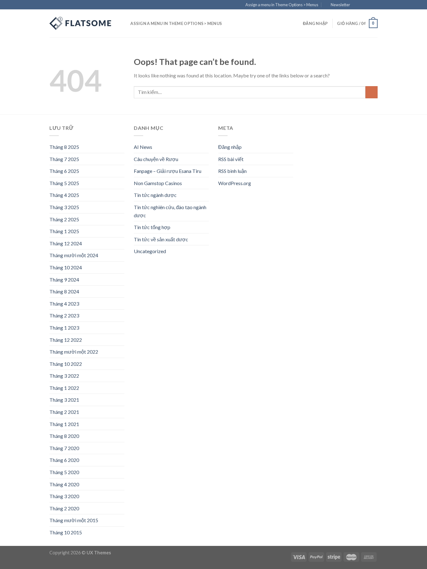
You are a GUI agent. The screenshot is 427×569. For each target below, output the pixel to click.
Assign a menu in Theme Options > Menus (281, 4)
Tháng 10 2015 (65, 532)
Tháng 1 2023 (64, 328)
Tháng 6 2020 (64, 460)
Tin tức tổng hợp (152, 227)
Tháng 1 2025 (64, 231)
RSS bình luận (232, 171)
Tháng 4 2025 (64, 195)
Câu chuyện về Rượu (156, 159)
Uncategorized (150, 251)
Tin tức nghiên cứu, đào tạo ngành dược (170, 211)
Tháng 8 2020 (64, 436)
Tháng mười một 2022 (73, 352)
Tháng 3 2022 (64, 376)
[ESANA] (80, 23)
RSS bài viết (231, 159)
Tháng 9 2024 (64, 279)
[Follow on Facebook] (357, 5)
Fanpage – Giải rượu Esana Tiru (167, 171)
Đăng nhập (230, 147)
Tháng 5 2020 (64, 472)
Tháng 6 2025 (64, 171)
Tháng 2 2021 (64, 412)
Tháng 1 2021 (64, 424)
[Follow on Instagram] (362, 5)
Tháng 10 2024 (65, 267)
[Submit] (371, 92)
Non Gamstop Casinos (158, 183)
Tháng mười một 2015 (73, 520)
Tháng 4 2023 (64, 304)
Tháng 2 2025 (64, 219)
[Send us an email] (374, 5)
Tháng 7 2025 (64, 159)
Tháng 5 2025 (64, 183)
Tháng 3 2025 (64, 207)
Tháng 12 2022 (65, 340)
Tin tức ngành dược (155, 195)
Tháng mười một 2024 (73, 255)
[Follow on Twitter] (368, 5)
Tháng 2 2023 (64, 315)
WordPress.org (234, 183)
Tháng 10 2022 (65, 364)
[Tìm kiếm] (123, 23)
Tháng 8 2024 (64, 291)
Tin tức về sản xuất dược (161, 239)
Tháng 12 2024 (65, 243)
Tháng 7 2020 (64, 448)
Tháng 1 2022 (64, 388)
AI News (143, 147)
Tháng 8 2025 (64, 147)
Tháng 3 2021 (64, 400)
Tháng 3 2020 (64, 496)
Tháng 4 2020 (64, 484)
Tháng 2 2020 (64, 508)
